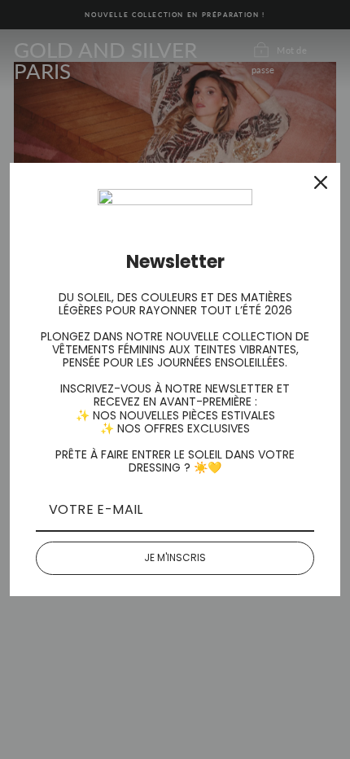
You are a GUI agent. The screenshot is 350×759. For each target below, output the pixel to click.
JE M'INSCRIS (175, 557)
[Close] (320, 182)
